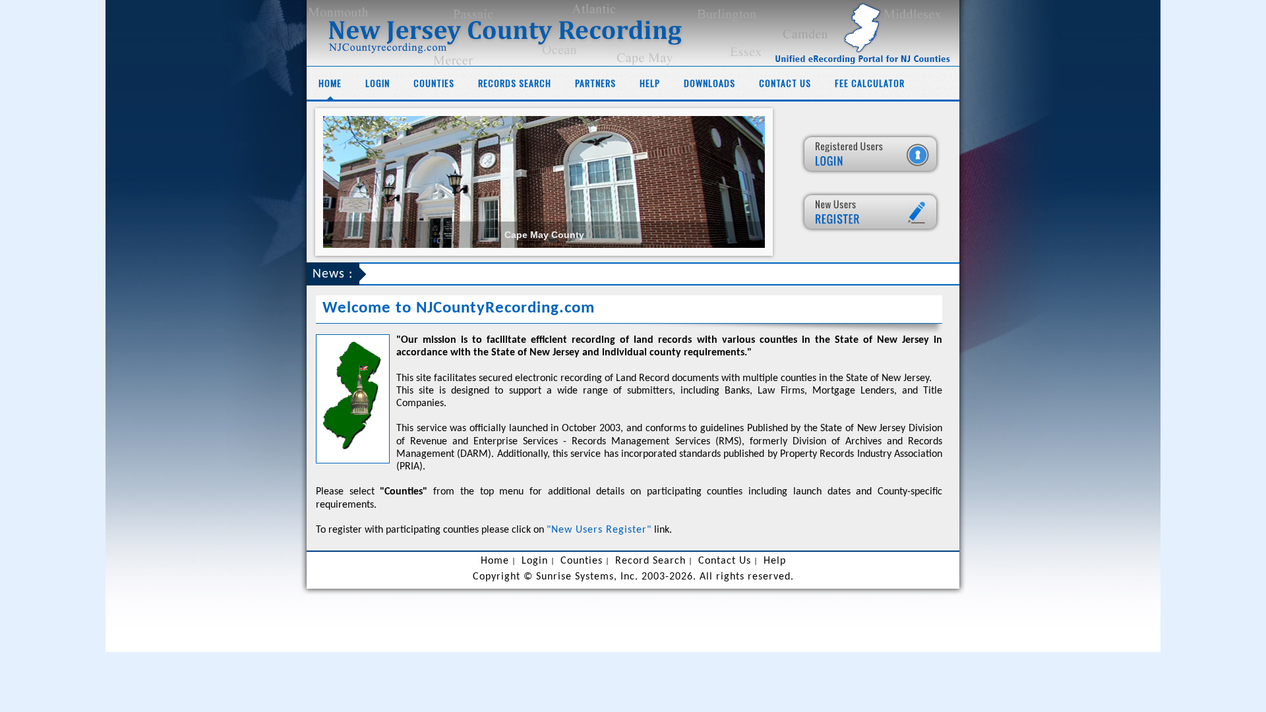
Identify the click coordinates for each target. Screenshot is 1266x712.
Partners (595, 83)
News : (333, 274)
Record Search (650, 561)
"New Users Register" (599, 530)
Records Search (514, 83)
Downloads (709, 83)
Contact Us (785, 83)
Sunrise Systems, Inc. (587, 577)
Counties (433, 83)
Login (377, 83)
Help (650, 83)
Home (330, 83)
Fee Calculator (870, 83)
